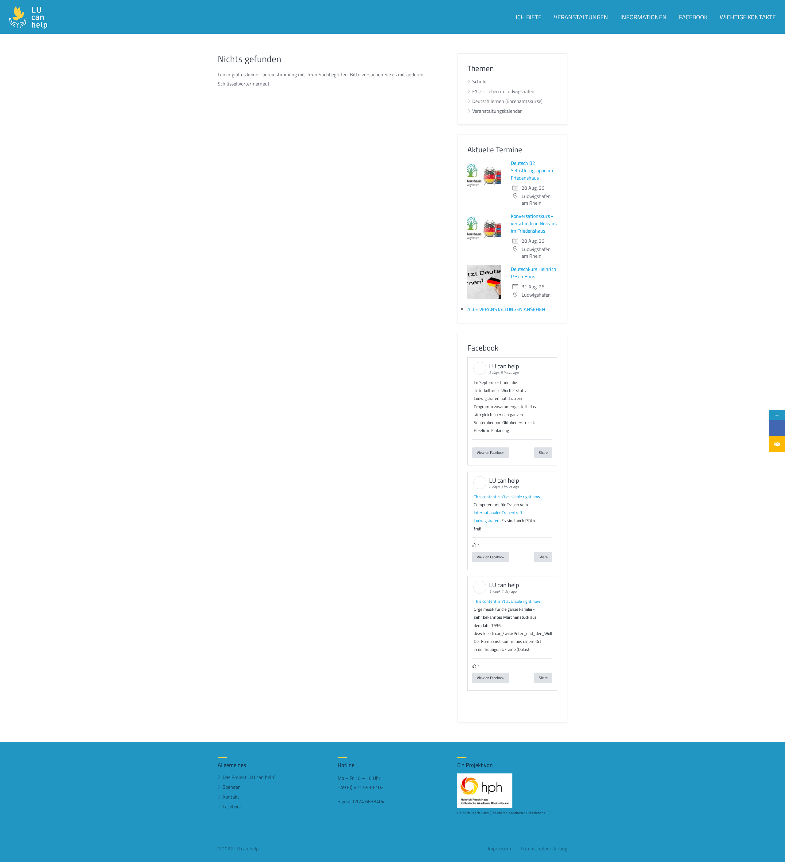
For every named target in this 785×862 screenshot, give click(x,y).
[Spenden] (777, 444)
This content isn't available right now (507, 497)
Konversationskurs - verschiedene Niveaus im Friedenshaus (534, 223)
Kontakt (231, 796)
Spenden (232, 787)
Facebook (232, 806)
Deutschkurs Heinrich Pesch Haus (533, 272)
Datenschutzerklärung (544, 848)
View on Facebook (490, 452)
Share (543, 452)
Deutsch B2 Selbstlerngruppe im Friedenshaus (532, 170)
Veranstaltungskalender (497, 111)
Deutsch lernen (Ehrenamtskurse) (507, 101)
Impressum (499, 848)
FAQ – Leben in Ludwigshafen (503, 91)
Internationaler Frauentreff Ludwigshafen (498, 517)
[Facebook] (777, 428)
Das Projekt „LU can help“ (249, 777)
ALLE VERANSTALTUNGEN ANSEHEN (506, 309)
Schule (479, 81)
